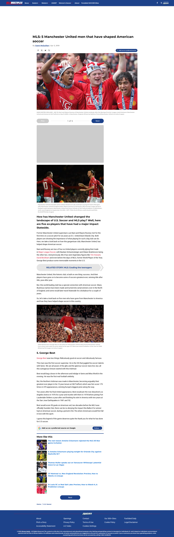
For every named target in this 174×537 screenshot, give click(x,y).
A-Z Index (67, 526)
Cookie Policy (109, 522)
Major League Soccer (47, 252)
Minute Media (26, 531)
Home (39, 504)
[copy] (49, 50)
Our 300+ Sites (110, 518)
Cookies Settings (89, 526)
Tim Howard (95, 255)
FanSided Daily (130, 518)
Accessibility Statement (45, 526)
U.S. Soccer (47, 504)
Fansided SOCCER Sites (90, 3)
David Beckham (43, 258)
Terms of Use (88, 522)
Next (98, 121)
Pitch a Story (41, 522)
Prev (43, 121)
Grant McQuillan (42, 46)
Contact (86, 518)
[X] (161, 3)
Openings (67, 518)
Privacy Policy (69, 522)
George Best (42, 358)
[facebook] (157, 3)
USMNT (54, 3)
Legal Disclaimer (131, 522)
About (77, 3)
